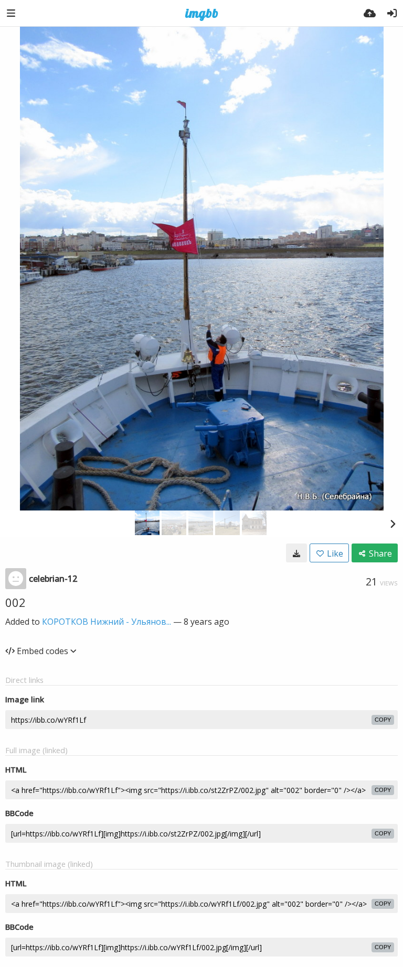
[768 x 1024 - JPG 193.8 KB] (296, 553)
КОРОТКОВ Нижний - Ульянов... (106, 621)
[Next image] (392, 523)
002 (15, 602)
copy (383, 719)
